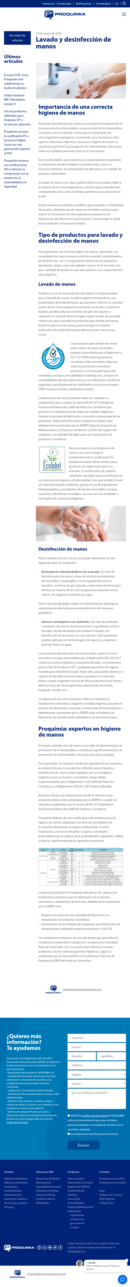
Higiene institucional (15, 1178)
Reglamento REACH (79, 1186)
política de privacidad (95, 1115)
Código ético (106, 1203)
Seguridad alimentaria (48, 1186)
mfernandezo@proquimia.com (82, 989)
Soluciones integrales (48, 1178)
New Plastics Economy (80, 1182)
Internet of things (45, 1194)
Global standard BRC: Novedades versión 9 (14, 99)
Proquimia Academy (47, 1190)
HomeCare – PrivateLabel (57, 3)
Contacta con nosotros (112, 1178)
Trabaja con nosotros (111, 1194)
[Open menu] (124, 14)
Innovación (74, 1198)
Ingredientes (77, 1215)
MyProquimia (83, 3)
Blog (102, 1190)
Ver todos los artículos (17, 38)
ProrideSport (103, 3)
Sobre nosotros (76, 1178)
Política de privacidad (17, 1122)
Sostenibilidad (76, 1203)
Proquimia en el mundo (112, 1182)
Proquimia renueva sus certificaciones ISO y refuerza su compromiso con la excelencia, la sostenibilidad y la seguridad (16, 173)
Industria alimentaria (15, 1182)
